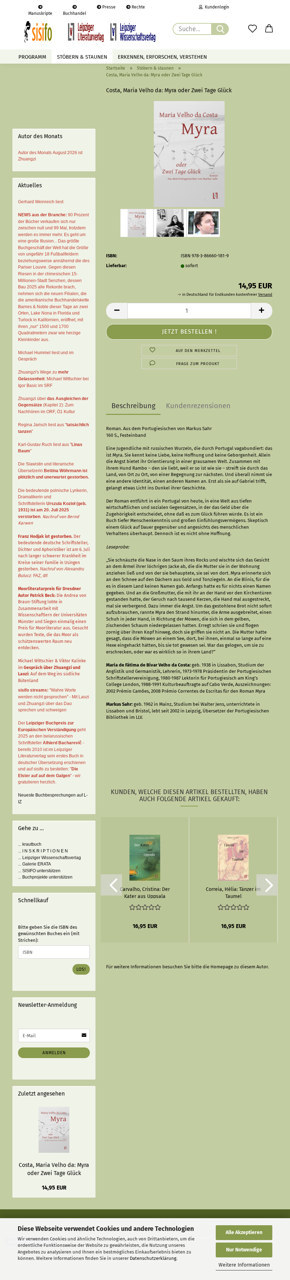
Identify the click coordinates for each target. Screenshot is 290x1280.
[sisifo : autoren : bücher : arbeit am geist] (90, 31)
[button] (269, 29)
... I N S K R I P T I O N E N (43, 851)
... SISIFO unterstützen (39, 870)
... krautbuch (29, 844)
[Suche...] (220, 29)
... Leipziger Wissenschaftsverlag (49, 857)
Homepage (221, 966)
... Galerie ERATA (34, 864)
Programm (32, 57)
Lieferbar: (116, 265)
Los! (81, 969)
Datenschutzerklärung (153, 1258)
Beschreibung (133, 405)
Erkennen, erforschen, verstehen (162, 57)
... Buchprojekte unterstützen (45, 877)
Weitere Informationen (244, 1265)
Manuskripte (40, 12)
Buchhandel (74, 12)
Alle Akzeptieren (244, 1232)
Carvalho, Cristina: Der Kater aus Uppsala (145, 892)
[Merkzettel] (252, 29)
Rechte (137, 7)
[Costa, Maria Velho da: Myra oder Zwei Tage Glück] (189, 153)
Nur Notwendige (244, 1250)
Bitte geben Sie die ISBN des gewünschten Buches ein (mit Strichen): (49, 933)
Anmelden (54, 1052)
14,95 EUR (54, 1187)
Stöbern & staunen (82, 57)
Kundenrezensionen (198, 405)
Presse (108, 7)
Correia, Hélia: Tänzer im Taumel (233, 892)
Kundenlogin (216, 7)
